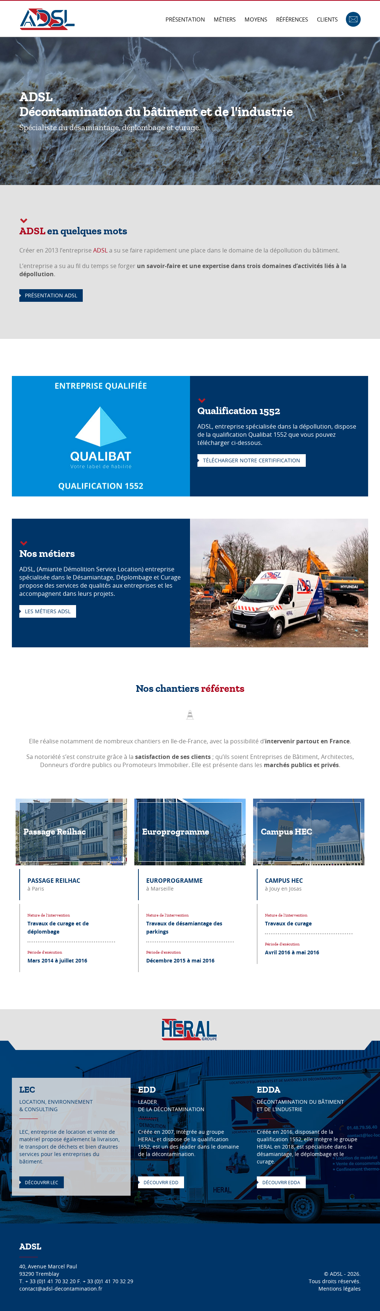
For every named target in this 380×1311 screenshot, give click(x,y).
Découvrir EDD (161, 1182)
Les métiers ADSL (48, 611)
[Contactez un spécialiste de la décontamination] (353, 18)
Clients (327, 19)
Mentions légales (339, 1288)
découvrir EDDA (281, 1182)
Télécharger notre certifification (251, 460)
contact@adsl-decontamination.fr (60, 1288)
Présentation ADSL (51, 295)
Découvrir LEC (41, 1182)
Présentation (185, 19)
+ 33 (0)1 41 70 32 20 (50, 1281)
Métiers (225, 19)
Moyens (256, 19)
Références (292, 19)
